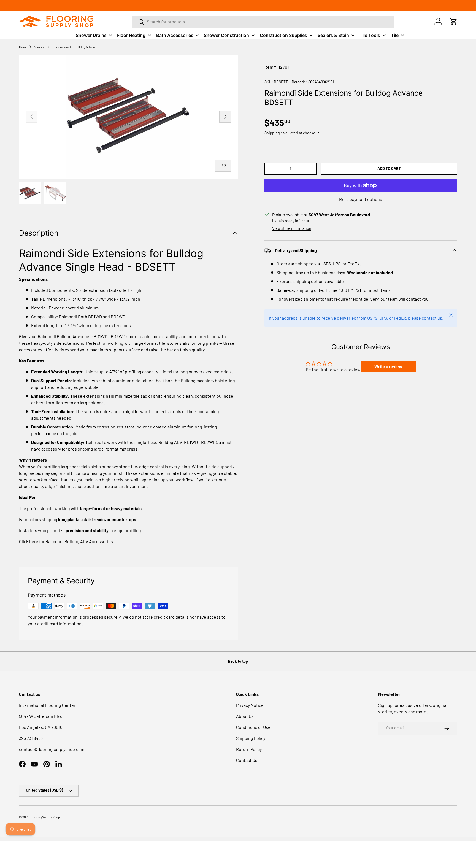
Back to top (238, 661)
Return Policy (249, 749)
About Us (245, 716)
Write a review (388, 366)
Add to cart (389, 168)
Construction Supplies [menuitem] (283, 35)
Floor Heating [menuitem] (131, 35)
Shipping (272, 133)
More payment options (360, 199)
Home (23, 47)
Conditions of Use (253, 727)
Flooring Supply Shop (45, 817)
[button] (454, 21)
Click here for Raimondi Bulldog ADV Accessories (66, 541)
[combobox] (263, 22)
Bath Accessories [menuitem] (174, 35)
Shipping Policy (250, 738)
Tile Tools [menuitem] (369, 35)
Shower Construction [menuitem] (226, 35)
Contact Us (246, 760)
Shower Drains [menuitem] (91, 35)
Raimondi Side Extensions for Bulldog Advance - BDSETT (66, 47)
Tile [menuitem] (395, 35)
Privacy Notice (250, 705)
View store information (291, 228)
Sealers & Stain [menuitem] (333, 35)
